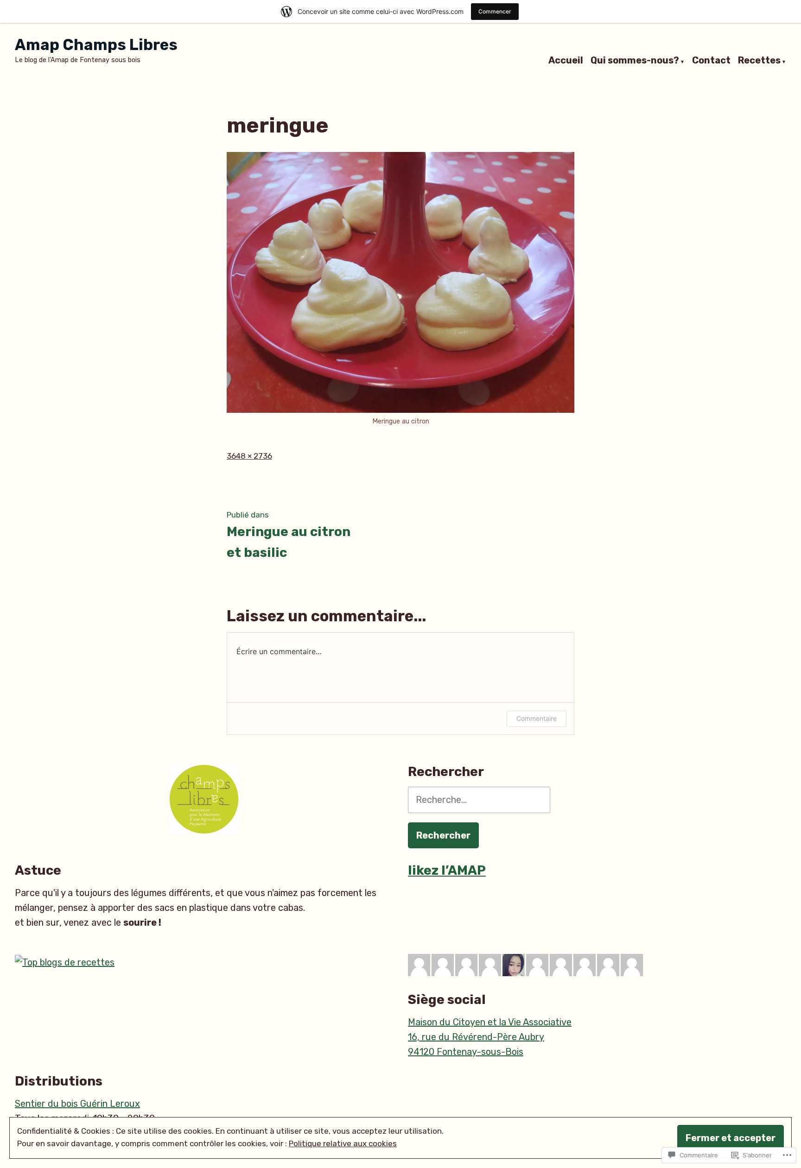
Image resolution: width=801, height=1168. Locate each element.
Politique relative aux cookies (343, 1143)
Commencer (494, 11)
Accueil (565, 61)
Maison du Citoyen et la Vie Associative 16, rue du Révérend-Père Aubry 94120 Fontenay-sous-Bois (490, 1036)
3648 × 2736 (249, 456)
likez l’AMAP (447, 870)
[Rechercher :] (479, 799)
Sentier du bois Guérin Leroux (77, 1103)
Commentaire (536, 718)
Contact (711, 61)
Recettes (759, 61)
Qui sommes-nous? (635, 61)
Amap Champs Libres (96, 45)
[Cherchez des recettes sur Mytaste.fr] (64, 961)
